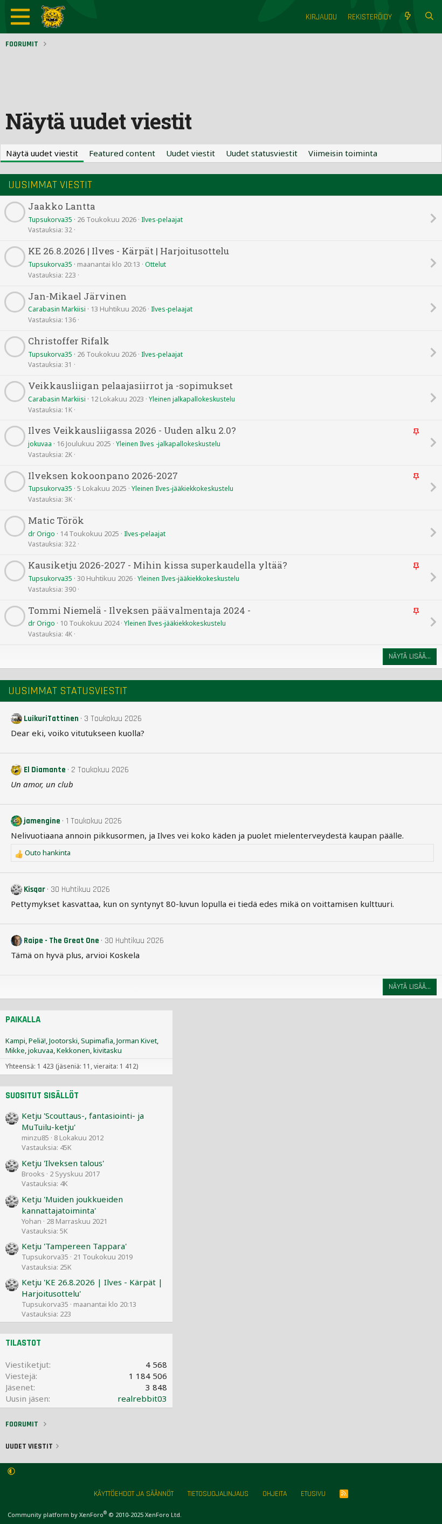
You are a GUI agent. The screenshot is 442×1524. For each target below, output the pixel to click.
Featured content (122, 153)
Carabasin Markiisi (57, 309)
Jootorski (63, 1040)
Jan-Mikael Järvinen (77, 297)
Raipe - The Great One (61, 941)
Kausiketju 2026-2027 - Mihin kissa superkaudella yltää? (157, 565)
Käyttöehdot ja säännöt (134, 1494)
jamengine (42, 821)
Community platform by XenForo (95, 1515)
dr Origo (41, 533)
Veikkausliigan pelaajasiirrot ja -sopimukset (130, 386)
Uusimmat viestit (50, 185)
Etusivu (313, 1494)
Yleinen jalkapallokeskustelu (192, 399)
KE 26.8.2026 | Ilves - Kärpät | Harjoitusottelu (128, 251)
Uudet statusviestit (262, 153)
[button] (11, 1472)
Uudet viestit (190, 153)
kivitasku (107, 1050)
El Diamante (45, 770)
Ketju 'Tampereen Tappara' (74, 1246)
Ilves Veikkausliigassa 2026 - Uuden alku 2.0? (132, 431)
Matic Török (56, 521)
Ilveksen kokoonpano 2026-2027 (103, 476)
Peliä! (37, 1040)
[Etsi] (429, 17)
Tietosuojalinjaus (218, 1494)
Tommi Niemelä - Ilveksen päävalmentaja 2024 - (139, 611)
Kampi (15, 1040)
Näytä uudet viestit (42, 153)
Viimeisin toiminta (342, 153)
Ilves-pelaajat (162, 219)
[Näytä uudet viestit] (407, 17)
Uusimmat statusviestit (67, 691)
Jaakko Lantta (61, 207)
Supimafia (97, 1040)
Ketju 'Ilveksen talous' (63, 1163)
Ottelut (155, 264)
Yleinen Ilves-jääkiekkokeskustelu (182, 488)
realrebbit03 (142, 1398)
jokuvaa (40, 443)
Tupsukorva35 (50, 219)
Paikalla (22, 1020)
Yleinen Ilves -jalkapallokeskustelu (168, 443)
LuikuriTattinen (51, 718)
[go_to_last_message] (432, 218)
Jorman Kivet (136, 1040)
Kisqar (34, 889)
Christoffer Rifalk (68, 341)
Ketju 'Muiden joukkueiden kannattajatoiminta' (72, 1205)
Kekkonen (73, 1050)
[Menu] (20, 16)
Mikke (15, 1050)
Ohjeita (275, 1494)
